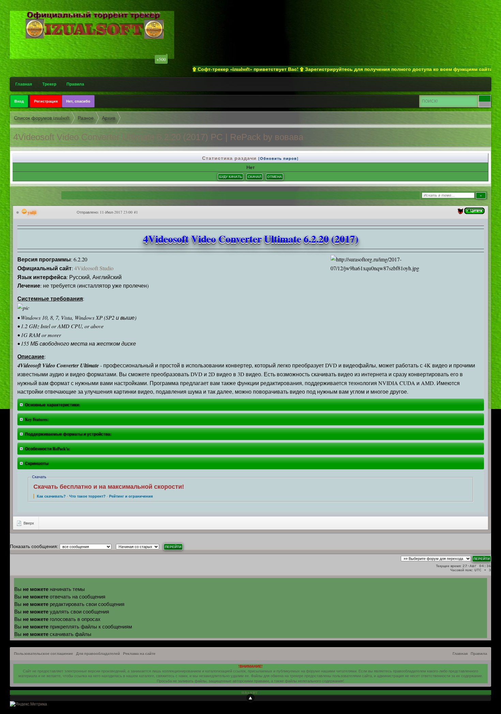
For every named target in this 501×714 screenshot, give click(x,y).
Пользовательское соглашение (43, 653)
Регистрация (46, 101)
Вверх (28, 523)
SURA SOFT (249, 692)
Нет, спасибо (78, 101)
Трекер (49, 84)
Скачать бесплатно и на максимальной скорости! (108, 486)
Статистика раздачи (230, 158)
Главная (23, 84)
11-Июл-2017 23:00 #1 (119, 212)
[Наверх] (250, 698)
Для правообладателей (98, 653)
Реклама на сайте (139, 653)
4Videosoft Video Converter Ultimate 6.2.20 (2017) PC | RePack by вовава (158, 137)
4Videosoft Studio (93, 268)
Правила (75, 84)
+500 (161, 59)
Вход (19, 101)
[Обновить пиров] (278, 158)
